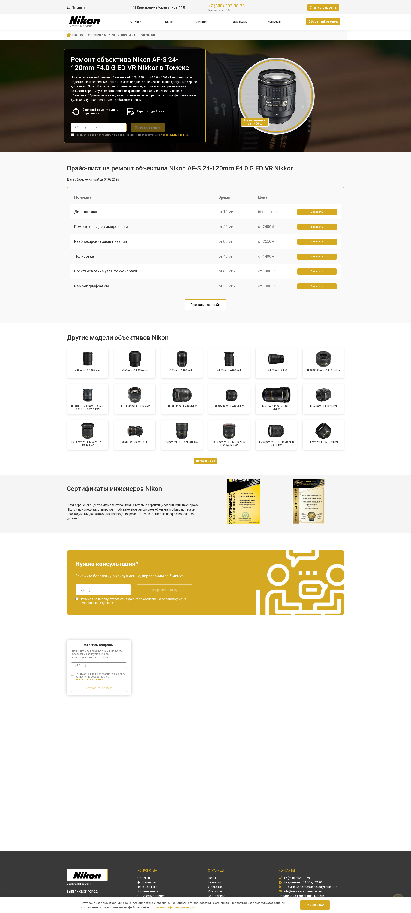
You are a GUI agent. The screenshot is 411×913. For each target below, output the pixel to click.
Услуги (134, 21)
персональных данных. (175, 134)
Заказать (317, 211)
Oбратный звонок (323, 21)
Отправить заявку (148, 127)
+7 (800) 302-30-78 (226, 5)
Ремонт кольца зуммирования (101, 226)
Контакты (274, 21)
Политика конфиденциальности (172, 907)
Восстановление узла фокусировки (105, 271)
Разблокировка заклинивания (100, 241)
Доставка (240, 21)
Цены (169, 21)
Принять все (315, 905)
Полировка (84, 256)
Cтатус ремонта (323, 7)
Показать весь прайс (205, 304)
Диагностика (85, 211)
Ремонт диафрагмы (91, 286)
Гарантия (200, 21)
